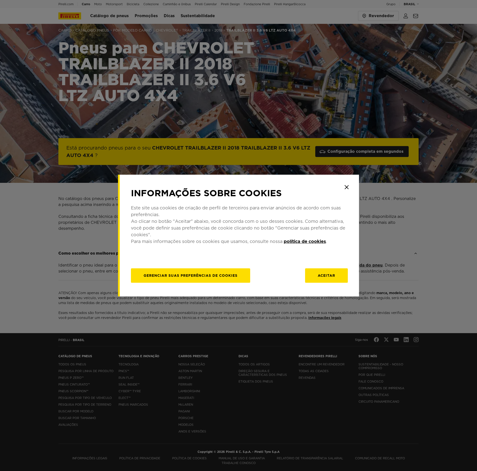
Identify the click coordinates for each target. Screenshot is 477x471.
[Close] (347, 187)
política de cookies (305, 241)
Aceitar (326, 275)
